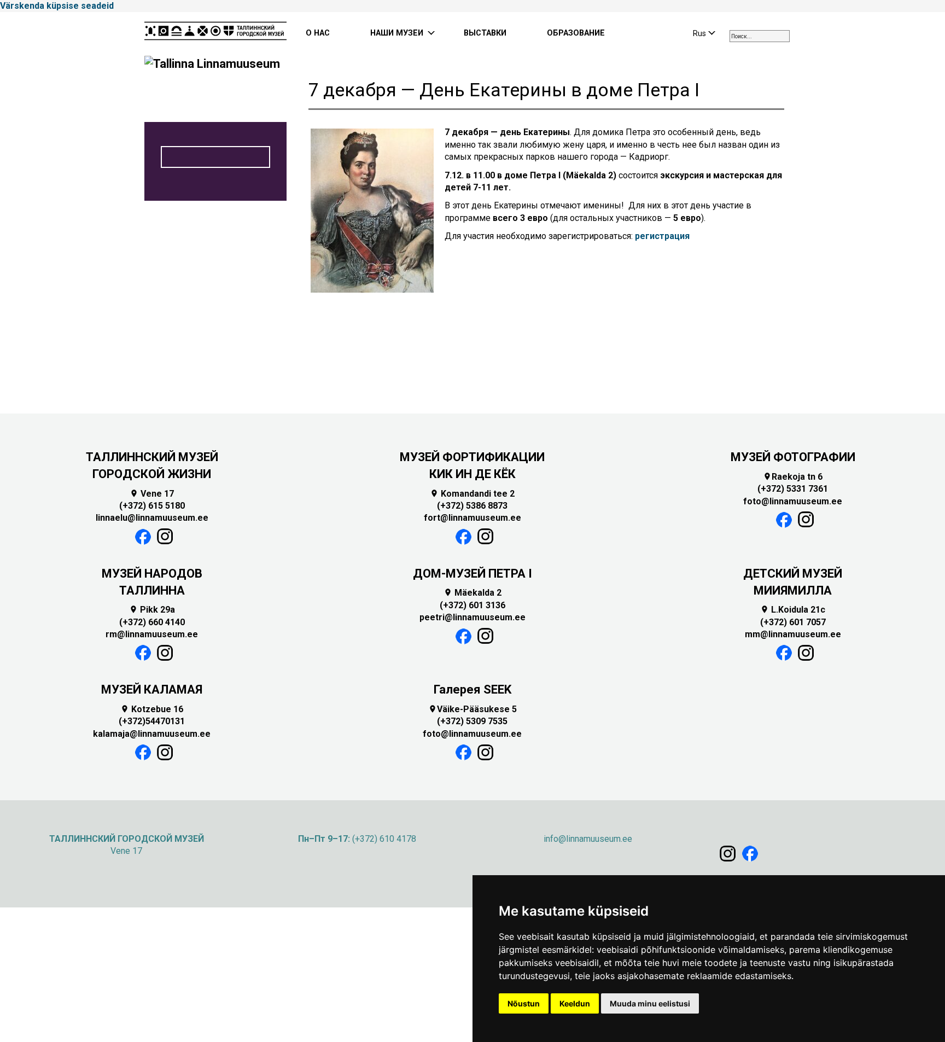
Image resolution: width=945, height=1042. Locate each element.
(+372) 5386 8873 (472, 505)
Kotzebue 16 (151, 709)
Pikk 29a (152, 609)
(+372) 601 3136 (472, 605)
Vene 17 (152, 493)
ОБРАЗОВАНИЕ (576, 33)
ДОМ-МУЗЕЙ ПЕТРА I (472, 573)
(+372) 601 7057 (793, 622)
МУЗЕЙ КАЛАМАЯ (151, 689)
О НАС (318, 33)
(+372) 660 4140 (152, 622)
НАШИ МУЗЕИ (396, 33)
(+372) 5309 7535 (472, 721)
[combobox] (760, 36)
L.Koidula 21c (792, 609)
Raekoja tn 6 (792, 476)
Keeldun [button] (574, 1003)
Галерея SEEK (472, 689)
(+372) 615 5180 (152, 505)
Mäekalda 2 (472, 592)
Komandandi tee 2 (472, 493)
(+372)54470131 (152, 721)
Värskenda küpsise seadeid (57, 6)
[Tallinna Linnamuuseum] (215, 34)
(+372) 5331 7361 (792, 489)
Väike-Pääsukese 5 (472, 709)
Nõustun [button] (524, 1003)
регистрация (662, 236)
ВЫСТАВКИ (485, 33)
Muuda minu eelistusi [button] (650, 1003)
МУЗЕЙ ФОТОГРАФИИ (793, 457)
